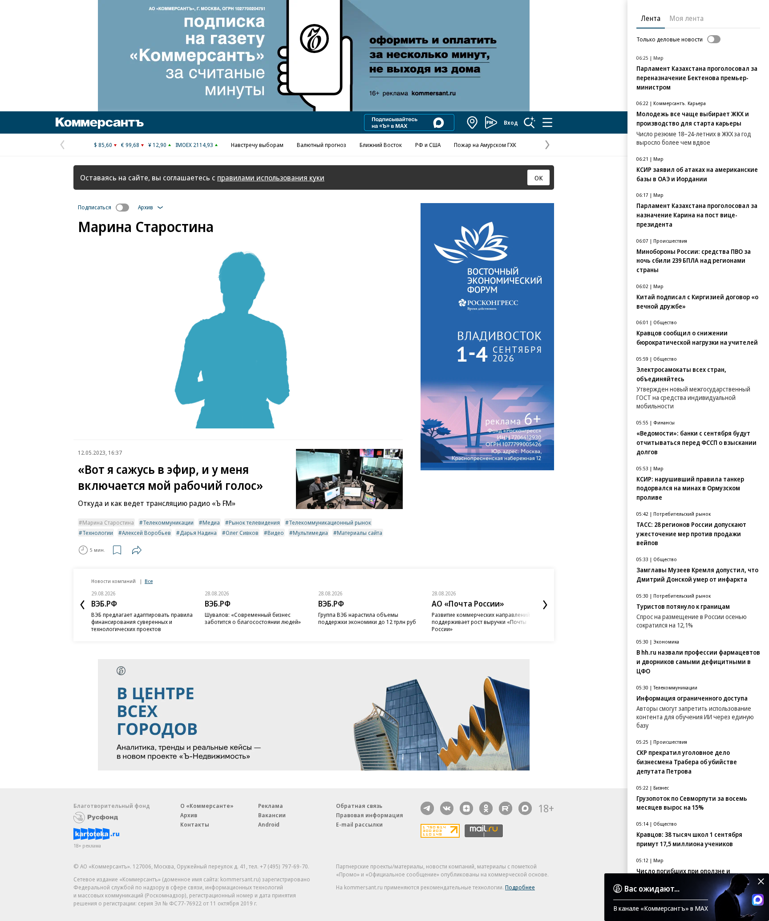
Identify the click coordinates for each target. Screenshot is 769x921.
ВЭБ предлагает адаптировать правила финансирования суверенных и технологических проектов (142, 622)
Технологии (97, 533)
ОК (538, 177)
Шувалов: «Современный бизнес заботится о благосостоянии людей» (253, 618)
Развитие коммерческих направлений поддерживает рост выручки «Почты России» (481, 622)
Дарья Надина (198, 533)
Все (149, 581)
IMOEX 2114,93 (194, 145)
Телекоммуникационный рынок (330, 522)
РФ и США (428, 145)
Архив (188, 815)
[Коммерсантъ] (100, 122)
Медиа (211, 522)
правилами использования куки (270, 177)
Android (268, 824)
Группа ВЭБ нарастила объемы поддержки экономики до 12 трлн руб (367, 618)
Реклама (270, 806)
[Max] (525, 808)
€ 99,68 (130, 145)
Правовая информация (369, 815)
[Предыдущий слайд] (82, 605)
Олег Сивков (242, 533)
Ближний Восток (381, 145)
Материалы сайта (359, 533)
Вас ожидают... (652, 888)
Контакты (194, 824)
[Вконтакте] (446, 808)
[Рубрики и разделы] (547, 122)
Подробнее (520, 887)
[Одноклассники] (486, 808)
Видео (275, 533)
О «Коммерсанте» (207, 806)
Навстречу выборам (257, 145)
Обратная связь (359, 806)
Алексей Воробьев (146, 533)
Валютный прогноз (321, 145)
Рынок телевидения (254, 522)
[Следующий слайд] (545, 605)
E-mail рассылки (359, 824)
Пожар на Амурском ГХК (485, 145)
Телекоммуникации (168, 522)
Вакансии (272, 815)
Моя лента (686, 18)
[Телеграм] (427, 808)
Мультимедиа (310, 533)
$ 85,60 (103, 145)
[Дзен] (466, 808)
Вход (511, 122)
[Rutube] (505, 808)
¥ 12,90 (157, 145)
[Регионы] (472, 122)
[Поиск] (529, 122)
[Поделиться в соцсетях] (136, 550)
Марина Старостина (108, 522)
